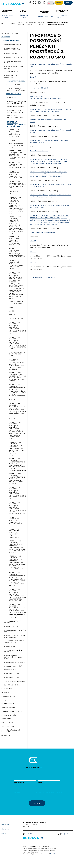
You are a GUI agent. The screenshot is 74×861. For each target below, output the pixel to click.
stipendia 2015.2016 (37, 96)
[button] (9, 14)
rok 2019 (33, 241)
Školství (33, 77)
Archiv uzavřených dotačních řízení (42, 232)
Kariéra (59, 3)
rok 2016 (33, 252)
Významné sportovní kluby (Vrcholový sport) (46, 98)
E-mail (40, 782)
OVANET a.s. (54, 854)
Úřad (6, 23)
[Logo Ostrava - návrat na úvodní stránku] (13, 5)
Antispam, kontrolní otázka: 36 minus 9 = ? (49, 792)
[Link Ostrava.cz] (33, 838)
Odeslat (37, 803)
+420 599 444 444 (32, 834)
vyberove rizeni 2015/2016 (39, 88)
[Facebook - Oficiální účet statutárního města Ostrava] (30, 2)
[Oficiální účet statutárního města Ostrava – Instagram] (44, 2)
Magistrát (13, 23)
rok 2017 (33, 262)
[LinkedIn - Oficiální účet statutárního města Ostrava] (39, 2)
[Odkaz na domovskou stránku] (2, 23)
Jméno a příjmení (19, 782)
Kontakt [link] (68, 3)
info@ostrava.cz (67, 834)
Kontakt (3, 833)
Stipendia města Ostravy (39, 151)
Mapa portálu (5, 824)
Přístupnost (5, 829)
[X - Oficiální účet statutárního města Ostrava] (34, 2)
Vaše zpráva (16, 792)
